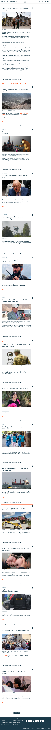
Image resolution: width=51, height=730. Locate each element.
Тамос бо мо (3, 726)
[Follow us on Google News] (26, 721)
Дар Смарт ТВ (15, 724)
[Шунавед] (45, 1)
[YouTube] (42, 1)
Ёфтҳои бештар (17, 712)
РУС (39, 1)
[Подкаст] (43, 721)
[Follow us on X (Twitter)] (36, 721)
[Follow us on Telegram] (38, 721)
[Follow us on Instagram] (33, 721)
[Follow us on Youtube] (31, 721)
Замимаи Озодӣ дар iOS (17, 722)
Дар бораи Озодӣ (4, 720)
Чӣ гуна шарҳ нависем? (5, 724)
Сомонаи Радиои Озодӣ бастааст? (6, 722)
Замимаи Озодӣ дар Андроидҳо (18, 720)
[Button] (7, 79)
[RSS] (41, 721)
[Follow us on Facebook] (29, 721)
